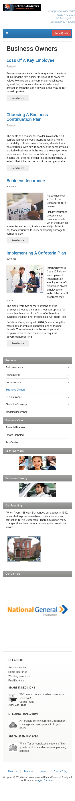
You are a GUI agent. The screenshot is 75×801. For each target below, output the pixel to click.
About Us (12, 771)
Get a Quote (61, 33)
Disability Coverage (16, 404)
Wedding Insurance (16, 411)
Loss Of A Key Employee (30, 60)
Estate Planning (15, 434)
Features (28, 771)
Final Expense (16, 680)
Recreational (13, 374)
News (43, 771)
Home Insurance (17, 671)
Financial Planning (16, 427)
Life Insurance (14, 397)
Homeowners (13, 382)
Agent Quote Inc (45, 780)
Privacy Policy (61, 771)
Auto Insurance (17, 667)
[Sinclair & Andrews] (22, 7)
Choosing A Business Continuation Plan (27, 117)
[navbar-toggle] (7, 33)
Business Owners (15, 389)
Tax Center (12, 442)
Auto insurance (14, 367)
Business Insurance (26, 180)
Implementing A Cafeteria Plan (36, 253)
